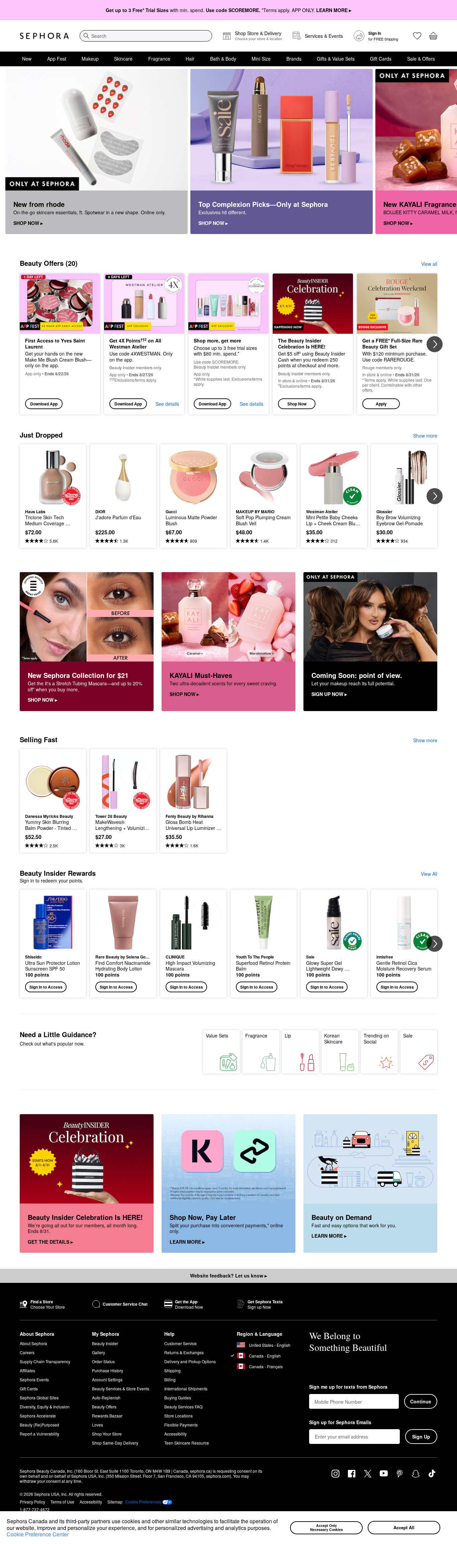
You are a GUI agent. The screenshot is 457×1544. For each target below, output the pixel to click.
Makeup (90, 58)
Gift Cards (380, 58)
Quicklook (53, 500)
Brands (293, 58)
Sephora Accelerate (38, 1415)
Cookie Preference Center (38, 1534)
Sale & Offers (421, 58)
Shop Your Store (107, 1434)
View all (429, 263)
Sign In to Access (46, 987)
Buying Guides (177, 1397)
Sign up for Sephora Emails (340, 1422)
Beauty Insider (105, 1343)
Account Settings (107, 1379)
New (26, 58)
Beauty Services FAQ (183, 1406)
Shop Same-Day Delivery (115, 1443)
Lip (288, 1035)
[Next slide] (444, 152)
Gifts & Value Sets (336, 58)
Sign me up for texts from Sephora (348, 1387)
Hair (190, 58)
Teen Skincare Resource (186, 1443)
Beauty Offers (104, 1406)
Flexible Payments (181, 1424)
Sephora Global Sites (39, 1397)
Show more (425, 435)
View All (429, 873)
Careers (27, 1352)
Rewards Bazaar (107, 1415)
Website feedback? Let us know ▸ (228, 1275)
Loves (97, 1424)
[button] (273, 1529)
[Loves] (417, 35)
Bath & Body (223, 58)
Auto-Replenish (106, 1397)
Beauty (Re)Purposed (39, 1424)
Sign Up (421, 1436)
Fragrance (159, 58)
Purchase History (107, 1370)
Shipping (172, 1370)
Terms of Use (62, 1501)
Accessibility (175, 1434)
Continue (420, 1401)
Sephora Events (34, 1379)
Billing (170, 1379)
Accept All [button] (404, 1527)
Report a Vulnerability (39, 1434)
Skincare (123, 58)
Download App (44, 404)
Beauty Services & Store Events (120, 1388)
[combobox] (146, 36)
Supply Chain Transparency (45, 1361)
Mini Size (261, 58)
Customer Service (180, 1343)
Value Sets (217, 1035)
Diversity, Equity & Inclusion (45, 1406)
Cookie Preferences (143, 1501)
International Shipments (185, 1388)
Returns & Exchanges (184, 1352)
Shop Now (296, 404)
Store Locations (178, 1415)
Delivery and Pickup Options (190, 1361)
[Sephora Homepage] (44, 36)
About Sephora (33, 1343)
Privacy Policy (32, 1501)
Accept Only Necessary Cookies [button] (326, 1527)
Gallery (98, 1352)
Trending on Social (376, 1038)
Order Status (103, 1361)
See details (167, 403)
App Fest (56, 58)
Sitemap (114, 1501)
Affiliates (27, 1370)
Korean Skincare (333, 1038)
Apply (381, 404)
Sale (408, 1035)
